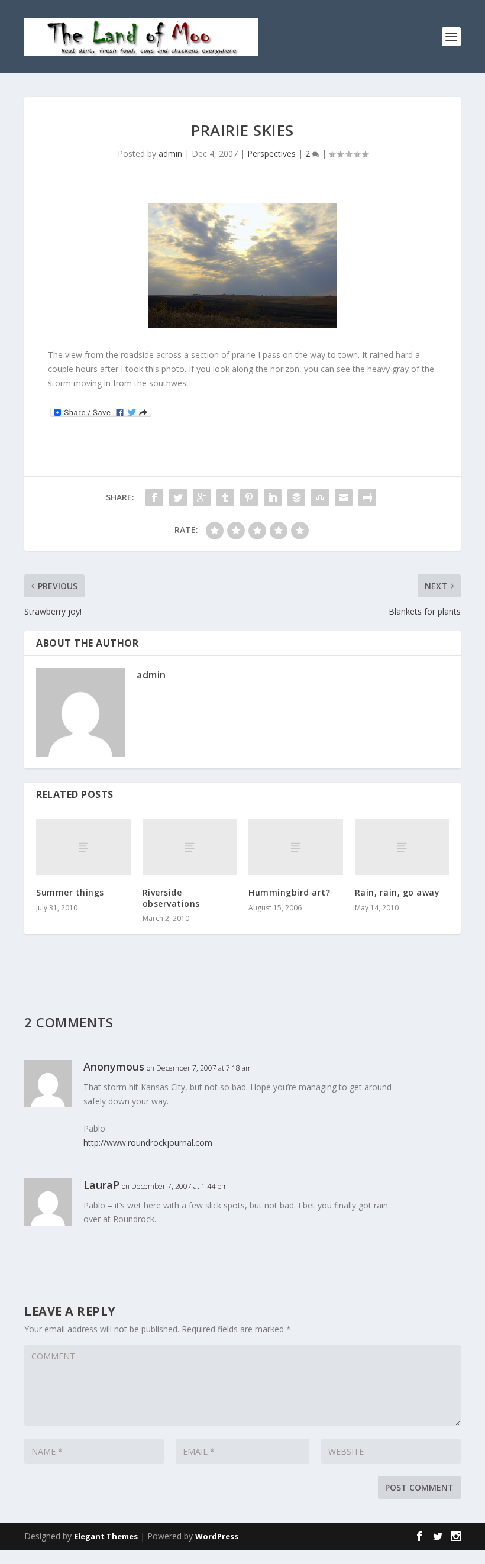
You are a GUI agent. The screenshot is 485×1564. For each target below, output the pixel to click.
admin (170, 153)
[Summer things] (83, 847)
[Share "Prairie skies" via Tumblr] (225, 497)
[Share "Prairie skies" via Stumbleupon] (320, 497)
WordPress (216, 1536)
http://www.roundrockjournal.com (147, 1142)
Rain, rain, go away (397, 892)
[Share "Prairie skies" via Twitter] (178, 497)
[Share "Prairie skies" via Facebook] (154, 497)
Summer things (70, 892)
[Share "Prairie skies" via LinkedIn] (272, 497)
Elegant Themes (106, 1536)
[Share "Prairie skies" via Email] (343, 497)
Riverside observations (171, 898)
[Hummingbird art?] (295, 847)
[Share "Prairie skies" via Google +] (202, 497)
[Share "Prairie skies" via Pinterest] (249, 497)
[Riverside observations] (190, 847)
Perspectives (271, 153)
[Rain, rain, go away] (402, 847)
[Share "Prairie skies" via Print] (367, 497)
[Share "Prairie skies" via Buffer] (296, 497)
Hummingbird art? (289, 892)
